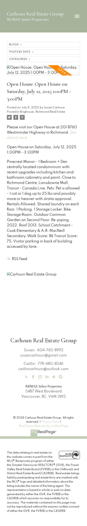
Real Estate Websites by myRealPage (43, 426)
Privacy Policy (50, 421)
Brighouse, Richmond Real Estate (42, 111)
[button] (26, 377)
